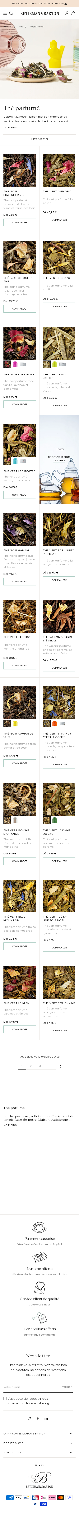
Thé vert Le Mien (16, 1003)
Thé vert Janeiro (17, 637)
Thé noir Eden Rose (19, 374)
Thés (20, 26)
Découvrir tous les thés (59, 459)
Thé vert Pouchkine (59, 1003)
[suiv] (60, 1066)
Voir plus (10, 127)
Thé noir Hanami (16, 550)
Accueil (7, 26)
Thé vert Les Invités (19, 471)
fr (36, 1465)
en (42, 1465)
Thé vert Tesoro (56, 277)
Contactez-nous (39, 1304)
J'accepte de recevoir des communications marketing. (28, 1401)
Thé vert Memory (57, 191)
